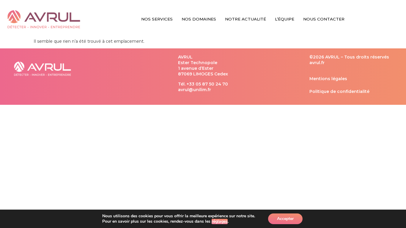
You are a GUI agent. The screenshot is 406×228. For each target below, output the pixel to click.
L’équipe (284, 19)
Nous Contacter (323, 19)
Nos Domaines (199, 19)
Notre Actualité (245, 19)
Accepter (285, 218)
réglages (220, 221)
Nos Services (157, 19)
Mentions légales (328, 78)
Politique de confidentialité (339, 91)
